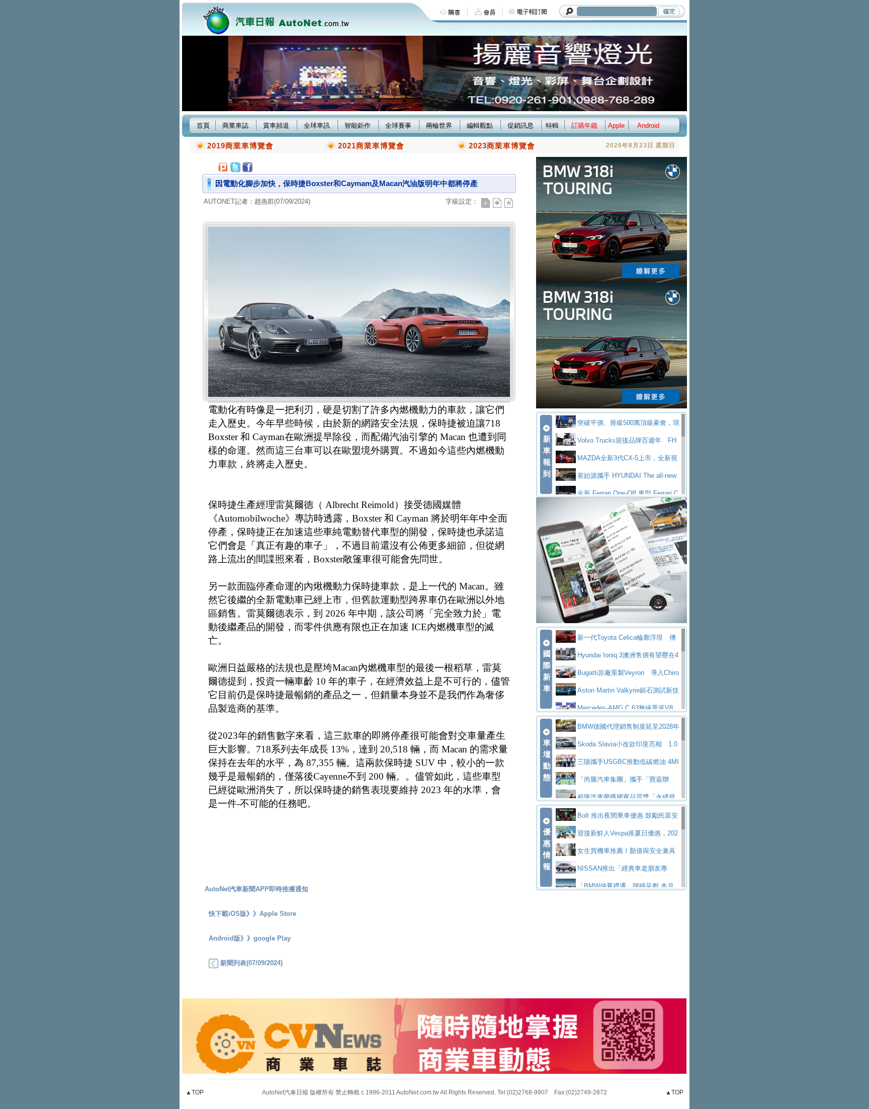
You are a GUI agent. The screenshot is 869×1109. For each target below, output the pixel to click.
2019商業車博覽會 (240, 145)
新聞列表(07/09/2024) (250, 963)
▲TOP (195, 1092)
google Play (272, 938)
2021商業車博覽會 (371, 145)
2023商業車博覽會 (502, 145)
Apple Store (277, 913)
